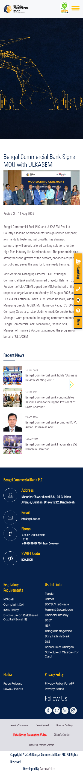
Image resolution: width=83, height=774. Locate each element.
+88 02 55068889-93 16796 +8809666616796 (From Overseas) (40, 539)
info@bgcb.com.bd (30, 519)
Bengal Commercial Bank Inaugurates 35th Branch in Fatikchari (51, 446)
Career (49, 599)
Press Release (12, 684)
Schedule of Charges (59, 647)
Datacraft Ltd (47, 768)
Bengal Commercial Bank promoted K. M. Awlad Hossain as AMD (51, 424)
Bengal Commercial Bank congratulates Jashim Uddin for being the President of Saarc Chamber (50, 402)
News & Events (13, 689)
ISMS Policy (11, 610)
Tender (49, 594)
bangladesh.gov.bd (58, 631)
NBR (47, 626)
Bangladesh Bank (57, 636)
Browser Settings (64, 725)
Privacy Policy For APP (59, 684)
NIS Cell (8, 599)
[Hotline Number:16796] (78, 289)
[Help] (78, 311)
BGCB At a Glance (57, 604)
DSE (47, 642)
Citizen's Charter (62, 734)
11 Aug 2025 (26, 214)
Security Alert (42, 725)
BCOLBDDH (27, 559)
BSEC (48, 620)
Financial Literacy (56, 615)
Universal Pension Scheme (41, 745)
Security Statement (19, 725)
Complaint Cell (13, 605)
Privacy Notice (54, 689)
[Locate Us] (78, 300)
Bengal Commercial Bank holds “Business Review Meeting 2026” (51, 377)
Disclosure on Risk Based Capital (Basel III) (20, 617)
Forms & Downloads (59, 610)
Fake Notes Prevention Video (30, 735)
